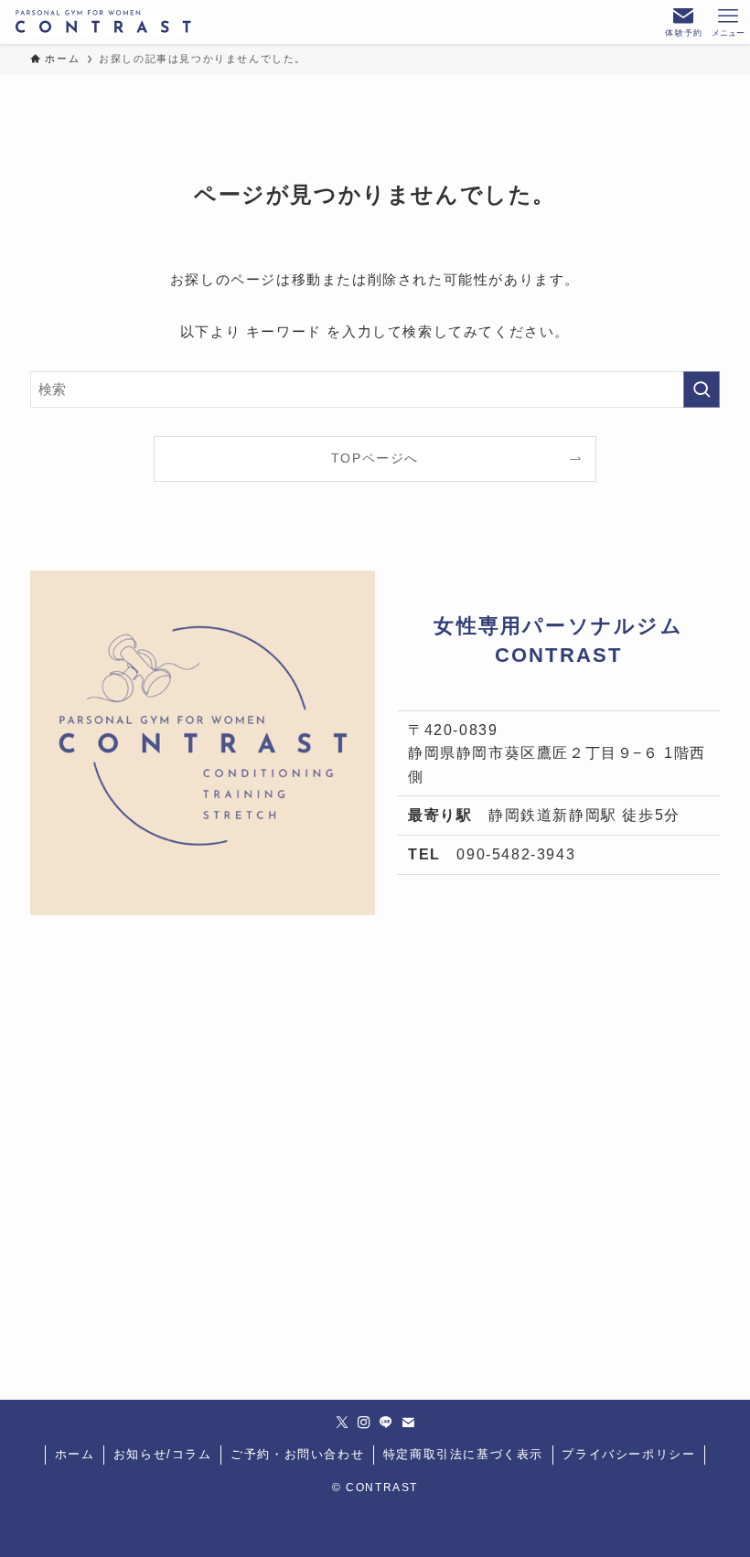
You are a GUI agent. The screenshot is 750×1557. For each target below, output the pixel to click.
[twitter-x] (342, 1422)
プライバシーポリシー (628, 1454)
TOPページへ (375, 458)
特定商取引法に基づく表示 (463, 1454)
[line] (386, 1422)
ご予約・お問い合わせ (297, 1454)
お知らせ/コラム (162, 1454)
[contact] (408, 1422)
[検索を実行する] (701, 389)
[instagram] (364, 1422)
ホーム (75, 1454)
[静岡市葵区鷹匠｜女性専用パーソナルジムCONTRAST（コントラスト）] (103, 22)
